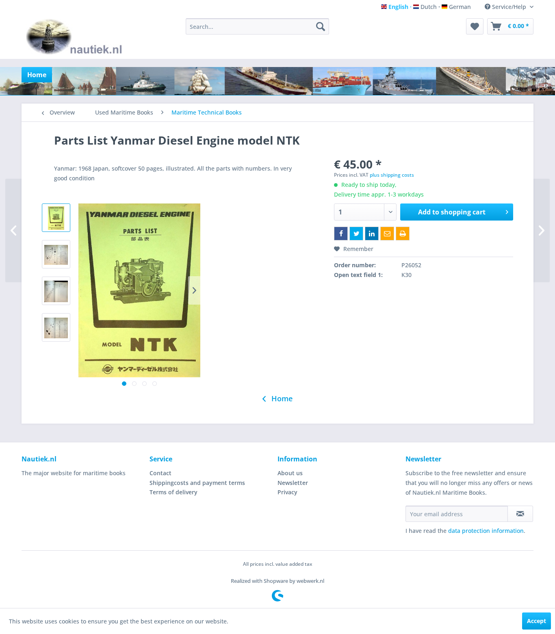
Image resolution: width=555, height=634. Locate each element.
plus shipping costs (392, 174)
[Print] (402, 233)
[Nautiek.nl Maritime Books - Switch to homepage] (76, 36)
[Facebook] (340, 233)
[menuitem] (257, 26)
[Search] (320, 26)
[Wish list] (474, 26)
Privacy (287, 492)
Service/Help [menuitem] (509, 7)
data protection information (486, 530)
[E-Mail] (387, 233)
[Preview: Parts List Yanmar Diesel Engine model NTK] (56, 217)
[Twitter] (356, 233)
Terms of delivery (173, 492)
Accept (536, 621)
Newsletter (293, 483)
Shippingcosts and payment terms (197, 483)
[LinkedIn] (371, 233)
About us (290, 473)
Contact (160, 473)
